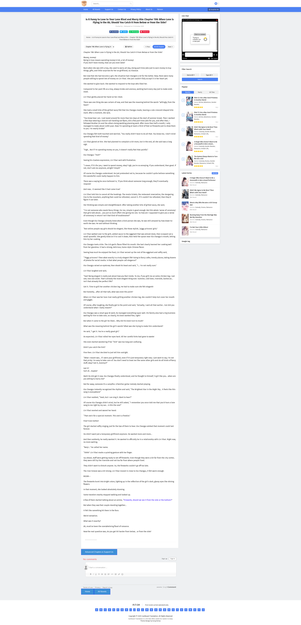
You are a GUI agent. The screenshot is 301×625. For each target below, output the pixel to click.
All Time (212, 92)
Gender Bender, (210, 131)
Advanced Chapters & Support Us (99, 552)
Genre (190, 75)
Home (87, 592)
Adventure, (207, 102)
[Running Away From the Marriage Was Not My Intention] (185, 223)
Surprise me (214, 9)
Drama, (207, 161)
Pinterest (146, 32)
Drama (203, 207)
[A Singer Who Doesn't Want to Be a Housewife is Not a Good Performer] (185, 186)
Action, (201, 102)
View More (214, 173)
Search (200, 79)
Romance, (197, 134)
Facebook (114, 32)
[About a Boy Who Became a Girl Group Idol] (185, 210)
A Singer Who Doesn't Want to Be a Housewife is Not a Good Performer (205, 144)
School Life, (205, 134)
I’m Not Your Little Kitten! (199, 227)
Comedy (197, 182)
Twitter (124, 32)
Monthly (187, 92)
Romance (204, 182)
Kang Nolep (156, 621)
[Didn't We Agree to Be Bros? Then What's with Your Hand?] (185, 198)
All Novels (102, 592)
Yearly (200, 92)
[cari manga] (131, 4)
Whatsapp (134, 32)
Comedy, (202, 131)
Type (208, 75)
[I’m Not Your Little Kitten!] (185, 235)
